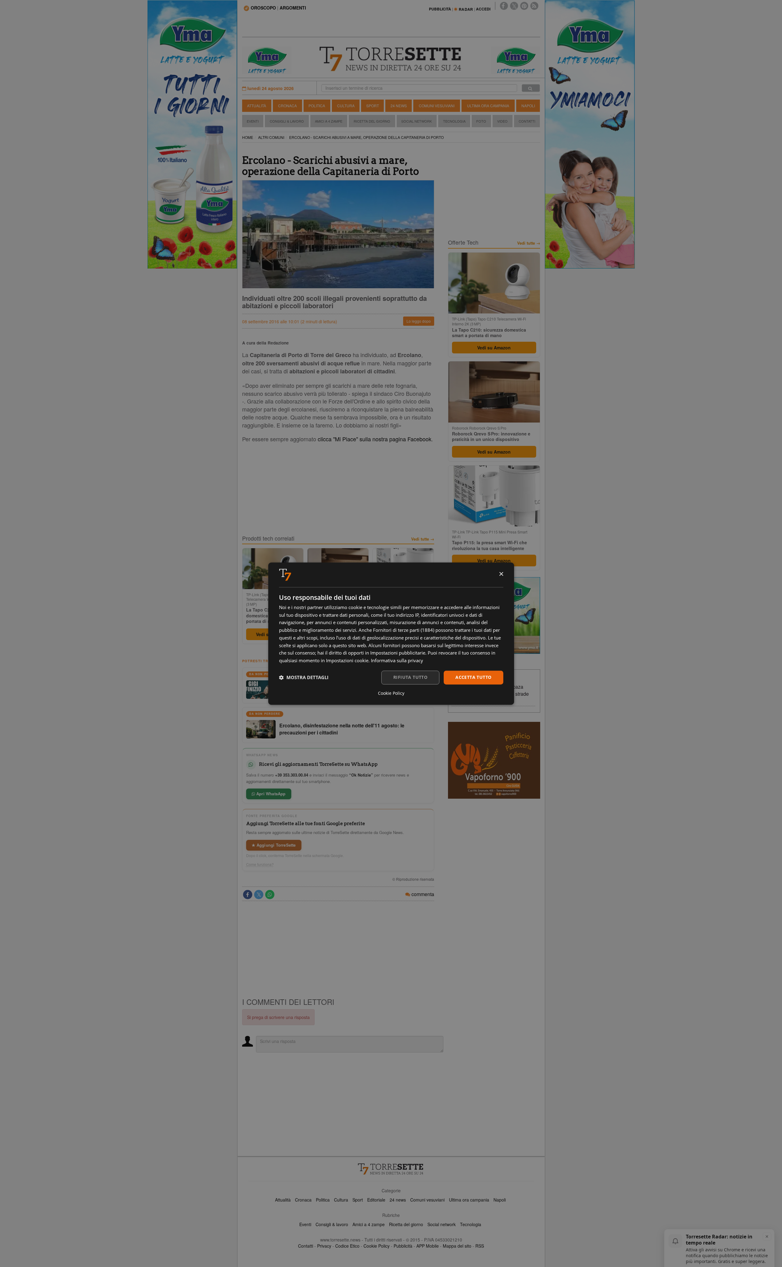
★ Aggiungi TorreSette (274, 845)
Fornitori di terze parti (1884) (403, 630)
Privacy (324, 1246)
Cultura (346, 105)
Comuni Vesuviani (436, 105)
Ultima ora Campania (488, 105)
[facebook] (504, 6)
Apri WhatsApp (270, 794)
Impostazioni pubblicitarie (397, 653)
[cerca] (531, 88)
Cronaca (287, 105)
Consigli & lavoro (332, 1224)
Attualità (256, 105)
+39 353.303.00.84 (291, 775)
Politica (316, 105)
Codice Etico (347, 1246)
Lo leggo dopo (419, 321)
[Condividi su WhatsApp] (269, 894)
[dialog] (391, 633)
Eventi (253, 121)
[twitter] (514, 6)
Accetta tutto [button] (473, 677)
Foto (481, 121)
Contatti (527, 121)
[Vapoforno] (494, 760)
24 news (398, 1200)
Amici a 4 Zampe (328, 121)
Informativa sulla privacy (397, 661)
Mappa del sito (457, 1246)
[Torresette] (391, 59)
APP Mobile (427, 1246)
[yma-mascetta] (266, 60)
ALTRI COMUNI (271, 137)
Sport (372, 105)
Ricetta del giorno (372, 121)
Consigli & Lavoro (287, 121)
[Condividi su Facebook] (247, 894)
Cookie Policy (376, 1246)
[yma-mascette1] (515, 60)
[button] (303, 677)
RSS (479, 1246)
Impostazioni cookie (347, 661)
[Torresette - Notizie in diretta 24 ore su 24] (391, 1169)
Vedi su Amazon (494, 347)
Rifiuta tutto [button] (410, 677)
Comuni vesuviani (427, 1200)
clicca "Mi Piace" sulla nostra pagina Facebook (374, 439)
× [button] (501, 574)
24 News (399, 105)
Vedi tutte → (422, 539)
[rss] (534, 6)
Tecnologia (454, 121)
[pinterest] (524, 6)
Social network (441, 1224)
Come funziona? (260, 864)
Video (502, 121)
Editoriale (376, 1200)
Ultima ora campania (469, 1200)
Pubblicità (403, 1246)
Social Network (416, 121)
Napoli (528, 105)
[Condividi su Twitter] (258, 894)
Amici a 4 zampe (368, 1224)
